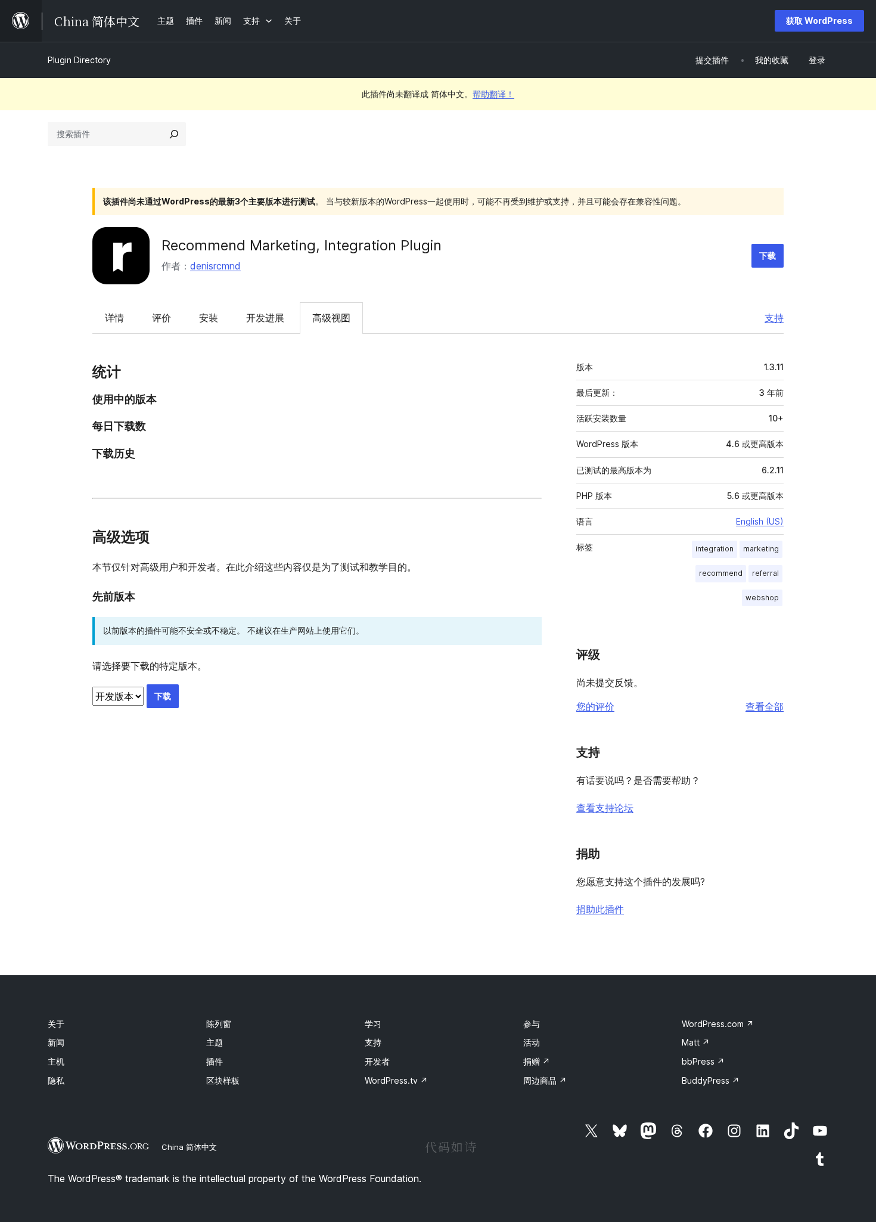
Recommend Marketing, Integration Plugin (301, 245)
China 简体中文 (189, 1147)
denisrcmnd (215, 266)
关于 (56, 1024)
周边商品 (545, 1080)
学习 (373, 1024)
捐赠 (536, 1061)
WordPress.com (718, 1024)
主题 (214, 1042)
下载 (767, 255)
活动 (531, 1042)
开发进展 (265, 318)
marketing (761, 548)
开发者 (377, 1061)
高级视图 (331, 318)
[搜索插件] (174, 134)
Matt (696, 1042)
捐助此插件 (600, 909)
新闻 (56, 1042)
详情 (114, 318)
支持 (774, 318)
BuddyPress (711, 1080)
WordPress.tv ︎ (396, 1080)
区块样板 (223, 1080)
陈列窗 (218, 1024)
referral (765, 573)
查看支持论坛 (604, 808)
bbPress (703, 1061)
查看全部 (764, 706)
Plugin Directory (79, 60)
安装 (208, 318)
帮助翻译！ (493, 94)
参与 (531, 1024)
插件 (214, 1061)
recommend (721, 573)
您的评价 (595, 706)
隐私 (56, 1080)
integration (714, 548)
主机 (56, 1061)
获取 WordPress (819, 20)
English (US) (760, 521)
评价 (161, 318)
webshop (762, 597)
